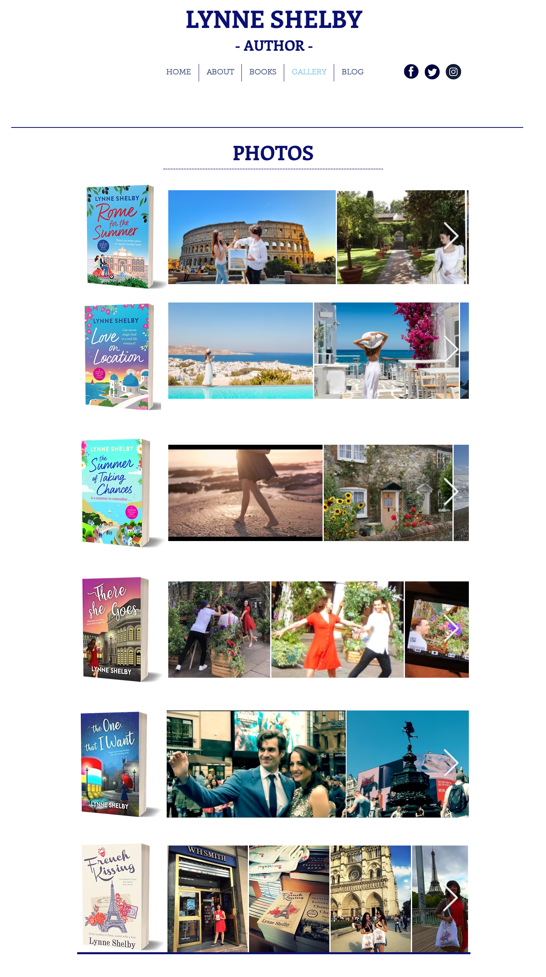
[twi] (432, 72)
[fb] (411, 72)
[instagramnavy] (453, 72)
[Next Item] (451, 350)
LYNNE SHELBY (273, 18)
